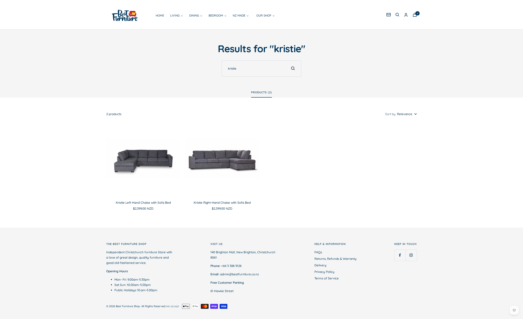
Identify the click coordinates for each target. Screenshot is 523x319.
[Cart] (415, 15)
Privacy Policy (324, 272)
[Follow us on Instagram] (411, 255)
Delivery (320, 265)
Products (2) (261, 92)
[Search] (397, 15)
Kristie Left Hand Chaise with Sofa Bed (143, 203)
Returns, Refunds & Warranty (335, 259)
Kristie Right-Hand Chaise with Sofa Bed (222, 203)
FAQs (318, 252)
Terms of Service (326, 278)
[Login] (406, 15)
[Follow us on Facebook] (400, 255)
